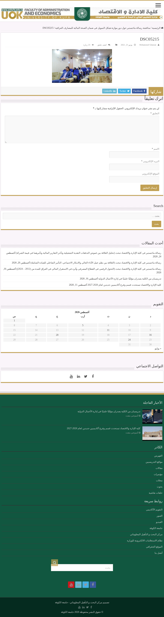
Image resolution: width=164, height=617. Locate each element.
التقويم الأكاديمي (154, 509)
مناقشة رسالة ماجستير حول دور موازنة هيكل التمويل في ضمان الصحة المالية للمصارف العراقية (102, 28)
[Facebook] (93, 376)
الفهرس (158, 455)
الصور (159, 515)
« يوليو (158, 348)
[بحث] (54, 562)
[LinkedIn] (78, 376)
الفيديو (159, 522)
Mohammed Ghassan (147, 45)
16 (150, 335)
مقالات (159, 468)
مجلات (159, 480)
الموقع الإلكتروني (150, 173)
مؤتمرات (158, 474)
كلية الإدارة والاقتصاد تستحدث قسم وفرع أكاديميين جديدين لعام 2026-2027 (124, 284)
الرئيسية (156, 28)
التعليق (154, 113)
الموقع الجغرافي (154, 546)
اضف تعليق (102, 45)
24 (129, 339)
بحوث (159, 486)
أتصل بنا (158, 553)
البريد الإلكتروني (150, 161)
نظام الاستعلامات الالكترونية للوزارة (144, 540)
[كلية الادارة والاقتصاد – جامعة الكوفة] (82, 14)
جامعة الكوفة (156, 528)
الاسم (155, 149)
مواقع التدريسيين (154, 462)
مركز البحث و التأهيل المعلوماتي (146, 534)
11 (108, 330)
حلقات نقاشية (155, 492)
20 (57, 335)
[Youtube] (71, 376)
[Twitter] (85, 376)
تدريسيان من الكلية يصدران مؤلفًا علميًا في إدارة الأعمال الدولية (129, 278)
